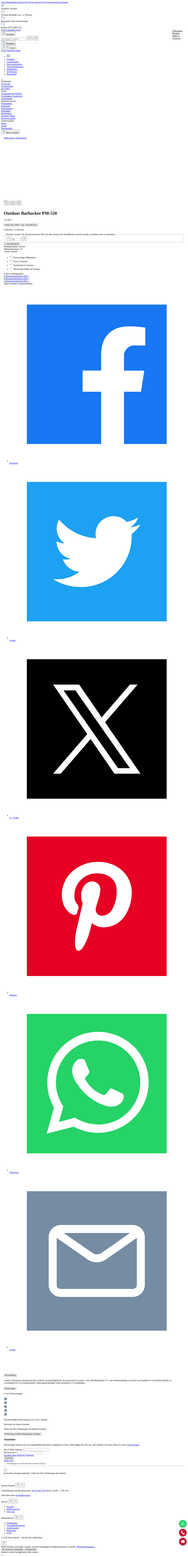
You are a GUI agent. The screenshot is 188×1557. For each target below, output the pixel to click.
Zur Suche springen (33, 2)
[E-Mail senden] (183, 1541)
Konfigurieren (30, 1549)
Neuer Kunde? (133, 1445)
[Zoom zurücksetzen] (12, 203)
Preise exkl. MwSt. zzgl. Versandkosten (21, 225)
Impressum (11, 1530)
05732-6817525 (39, 1490)
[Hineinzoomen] (18, 203)
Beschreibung (10, 1375)
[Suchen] (30, 38)
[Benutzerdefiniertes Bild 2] (16, 279)
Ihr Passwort (10, 1452)
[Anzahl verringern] (9, 238)
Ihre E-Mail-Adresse (13, 1449)
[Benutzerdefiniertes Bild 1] (16, 276)
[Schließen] (5, 200)
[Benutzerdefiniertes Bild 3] (16, 281)
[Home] (97, 56)
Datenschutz (12, 1523)
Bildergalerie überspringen (15, 138)
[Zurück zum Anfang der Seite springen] (4, 1543)
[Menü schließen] (2, 79)
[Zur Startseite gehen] (11, 30)
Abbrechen (8, 1460)
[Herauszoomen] (6, 203)
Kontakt (10, 1507)
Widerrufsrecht (13, 1509)
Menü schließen (12, 133)
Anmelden (9, 1458)
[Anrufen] (183, 1532)
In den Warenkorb (12, 244)
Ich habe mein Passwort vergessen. (19, 1455)
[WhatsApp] (183, 1523)
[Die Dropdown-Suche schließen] (36, 38)
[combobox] (14, 38)
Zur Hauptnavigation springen (55, 2)
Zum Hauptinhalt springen (12, 2)
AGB (9, 1533)
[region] (94, 173)
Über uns (11, 1511)
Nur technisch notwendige (12, 1549)
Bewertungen (10, 1388)
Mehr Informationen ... (86, 1547)
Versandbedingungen (16, 1525)
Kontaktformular (23, 1495)
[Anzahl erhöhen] (24, 238)
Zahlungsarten (13, 1528)
